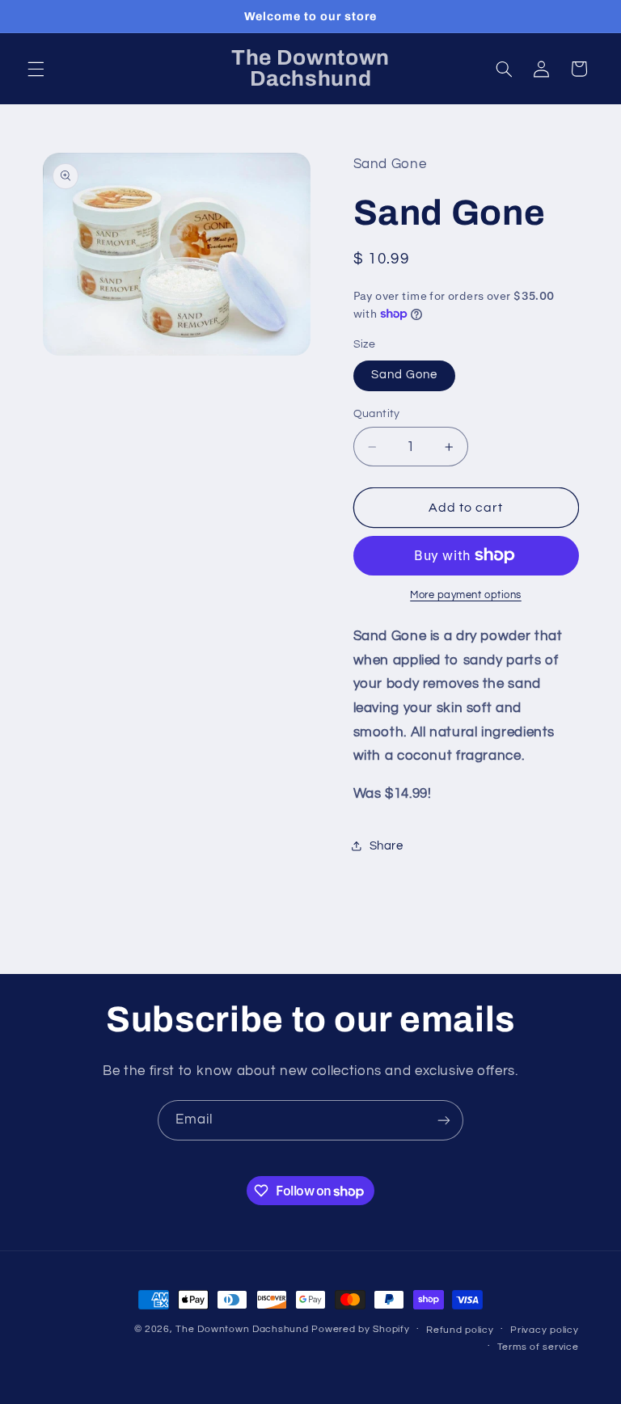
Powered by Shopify (360, 1329)
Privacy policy (544, 1330)
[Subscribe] (444, 1120)
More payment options (466, 595)
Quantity (376, 414)
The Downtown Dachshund (241, 1329)
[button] (35, 68)
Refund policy (460, 1330)
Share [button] (386, 846)
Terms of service (538, 1347)
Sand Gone (404, 375)
